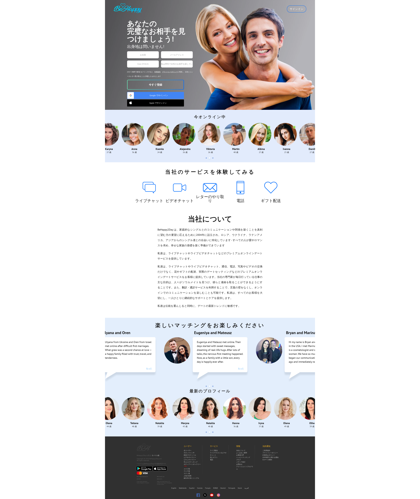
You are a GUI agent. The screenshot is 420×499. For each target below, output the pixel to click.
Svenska (200, 488)
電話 (211, 460)
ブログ (238, 460)
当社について (240, 450)
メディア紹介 (240, 462)
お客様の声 (240, 455)
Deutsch (223, 488)
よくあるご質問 (241, 453)
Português (232, 488)
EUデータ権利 (267, 460)
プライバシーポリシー (169, 72)
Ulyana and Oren (116, 332)
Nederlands (183, 488)
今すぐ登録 (155, 84)
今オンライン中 (189, 453)
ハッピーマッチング (243, 457)
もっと (149, 368)
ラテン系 (187, 473)
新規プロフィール (190, 455)
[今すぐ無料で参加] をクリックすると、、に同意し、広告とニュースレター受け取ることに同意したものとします (160, 74)
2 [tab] (210, 158)
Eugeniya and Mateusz (213, 332)
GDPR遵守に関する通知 (270, 457)
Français (208, 488)
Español (192, 488)
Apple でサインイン (158, 103)
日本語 (215, 488)
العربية (246, 488)
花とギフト (214, 457)
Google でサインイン (159, 95)
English (174, 488)
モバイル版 (155, 455)
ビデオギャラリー (190, 457)
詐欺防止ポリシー (268, 455)
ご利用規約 (266, 450)
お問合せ (239, 464)
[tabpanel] (109, 138)
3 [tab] (213, 158)
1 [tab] (207, 158)
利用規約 (157, 72)
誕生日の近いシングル (191, 478)
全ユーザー (187, 450)
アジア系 (187, 471)
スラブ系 (187, 469)
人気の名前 (187, 476)
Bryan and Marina (301, 332)
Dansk (240, 488)
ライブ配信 (214, 450)
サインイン (296, 9)
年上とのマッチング (191, 462)
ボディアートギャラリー (192, 464)
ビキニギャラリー (190, 460)
